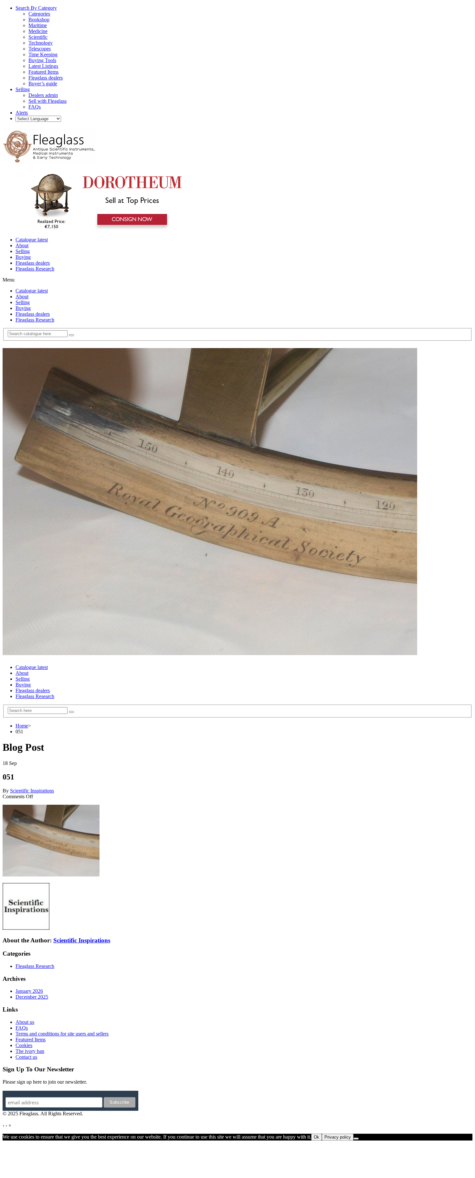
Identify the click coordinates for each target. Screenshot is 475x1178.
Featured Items (31, 1039)
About (22, 245)
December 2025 (32, 997)
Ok (316, 1137)
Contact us (26, 1057)
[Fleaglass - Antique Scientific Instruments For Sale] (49, 159)
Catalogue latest (32, 239)
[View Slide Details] (105, 228)
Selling (23, 251)
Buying (23, 257)
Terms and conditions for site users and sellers (62, 1033)
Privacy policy (337, 1137)
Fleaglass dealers (33, 263)
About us (25, 1022)
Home (22, 725)
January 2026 (29, 991)
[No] (356, 1139)
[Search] (71, 335)
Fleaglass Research (35, 268)
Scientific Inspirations (32, 790)
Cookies (24, 1045)
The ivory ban (30, 1051)
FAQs (22, 1028)
